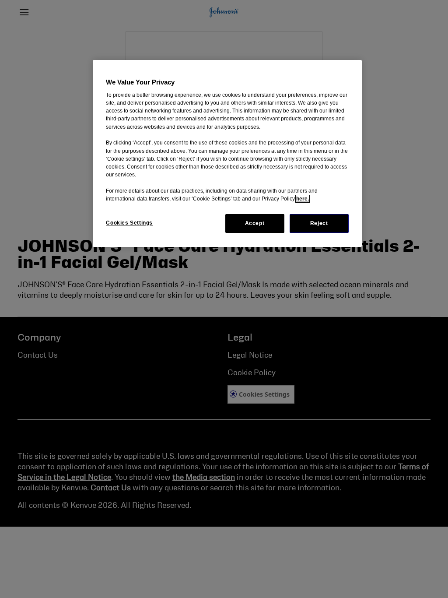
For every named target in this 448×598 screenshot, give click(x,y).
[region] (227, 153)
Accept (255, 223)
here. (302, 199)
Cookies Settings (129, 223)
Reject (319, 223)
